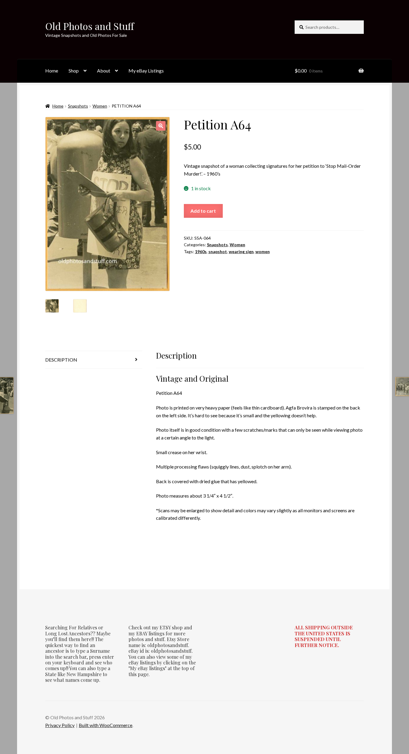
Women (100, 105)
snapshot (217, 251)
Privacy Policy (60, 725)
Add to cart (203, 211)
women (262, 251)
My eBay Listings (146, 70)
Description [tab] (61, 359)
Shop (74, 70)
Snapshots (78, 105)
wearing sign (241, 251)
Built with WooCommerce (105, 725)
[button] (161, 126)
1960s (201, 251)
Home (51, 70)
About (103, 70)
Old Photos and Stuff (89, 25)
